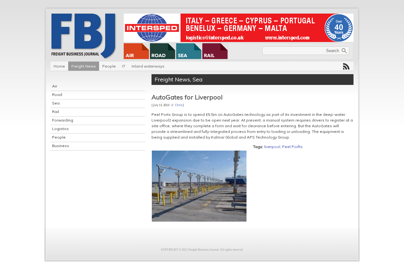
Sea (56, 103)
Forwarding (62, 120)
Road (57, 94)
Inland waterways (148, 66)
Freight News (83, 66)
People (109, 66)
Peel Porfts (292, 146)
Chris (178, 105)
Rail (55, 111)
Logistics (60, 128)
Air (54, 86)
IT (123, 66)
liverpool (272, 146)
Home (59, 66)
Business (60, 145)
